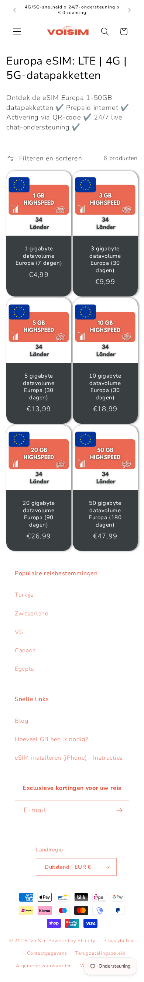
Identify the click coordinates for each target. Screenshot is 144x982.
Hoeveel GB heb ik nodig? (51, 739)
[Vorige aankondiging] (14, 10)
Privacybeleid (119, 940)
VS (19, 632)
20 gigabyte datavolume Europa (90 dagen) (39, 514)
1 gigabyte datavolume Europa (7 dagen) (39, 256)
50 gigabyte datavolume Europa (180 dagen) (105, 514)
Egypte (24, 669)
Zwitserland (32, 614)
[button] (17, 31)
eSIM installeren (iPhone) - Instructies (69, 758)
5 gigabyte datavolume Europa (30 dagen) (39, 386)
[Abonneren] (119, 810)
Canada (25, 650)
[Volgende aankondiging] (129, 10)
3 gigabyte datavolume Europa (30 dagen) (105, 259)
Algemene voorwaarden (44, 965)
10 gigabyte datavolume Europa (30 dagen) (105, 386)
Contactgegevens (47, 953)
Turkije (24, 595)
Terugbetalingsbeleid (100, 953)
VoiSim (38, 940)
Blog (21, 721)
